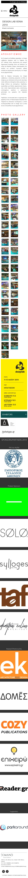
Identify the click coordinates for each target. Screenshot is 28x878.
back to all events (8, 28)
